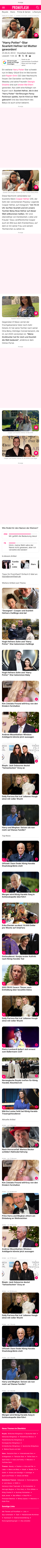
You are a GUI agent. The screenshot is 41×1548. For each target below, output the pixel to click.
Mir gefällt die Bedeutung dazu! (23, 536)
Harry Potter (18, 70)
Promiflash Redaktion (26, 53)
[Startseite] (20, 7)
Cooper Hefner (22, 199)
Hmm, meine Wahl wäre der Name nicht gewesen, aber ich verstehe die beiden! (22, 547)
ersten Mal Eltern (25, 85)
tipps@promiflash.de (11, 576)
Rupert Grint (11, 76)
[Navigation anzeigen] (3, 7)
